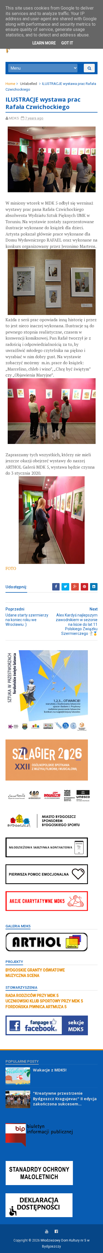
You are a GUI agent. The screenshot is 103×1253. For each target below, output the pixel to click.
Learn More (44, 43)
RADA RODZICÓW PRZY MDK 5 (32, 995)
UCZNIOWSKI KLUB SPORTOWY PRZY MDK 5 (44, 1001)
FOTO (10, 568)
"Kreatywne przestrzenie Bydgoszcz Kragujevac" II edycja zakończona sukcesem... (65, 1098)
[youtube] (46, 1231)
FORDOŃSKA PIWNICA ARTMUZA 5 (35, 1007)
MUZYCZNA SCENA (22, 975)
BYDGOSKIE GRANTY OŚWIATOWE (35, 970)
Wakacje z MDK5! (49, 1070)
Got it (67, 43)
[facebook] (56, 1231)
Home (10, 84)
